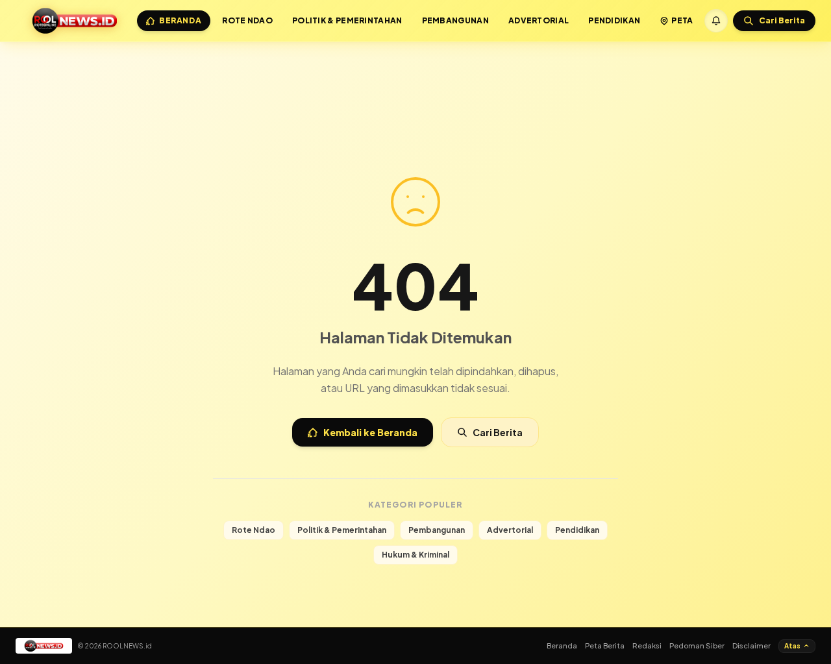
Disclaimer (751, 645)
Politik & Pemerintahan (347, 20)
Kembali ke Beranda (370, 432)
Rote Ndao (247, 20)
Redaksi (647, 645)
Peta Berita (605, 645)
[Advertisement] (415, 76)
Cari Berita (498, 432)
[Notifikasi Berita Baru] (716, 20)
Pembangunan (455, 20)
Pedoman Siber (697, 645)
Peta (682, 20)
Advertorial (538, 20)
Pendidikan (614, 20)
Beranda (180, 20)
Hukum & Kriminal (415, 554)
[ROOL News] (75, 20)
